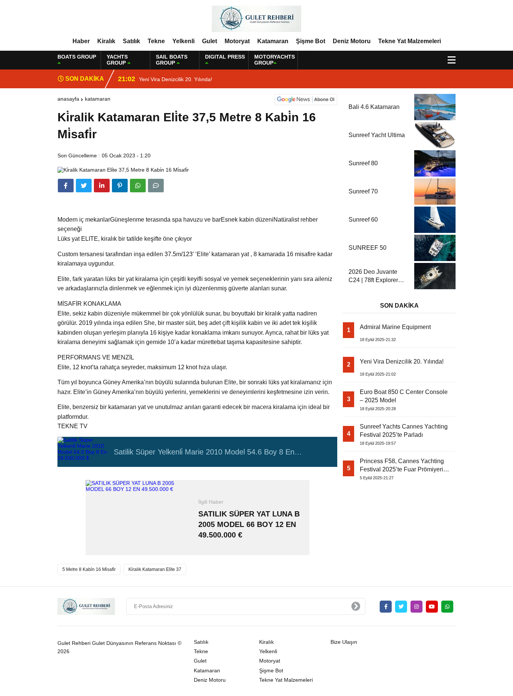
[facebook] (65, 185)
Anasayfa (68, 99)
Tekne (156, 41)
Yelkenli (183, 41)
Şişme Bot (310, 41)
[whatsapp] (447, 607)
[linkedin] (102, 185)
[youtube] (432, 607)
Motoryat (237, 41)
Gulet (209, 41)
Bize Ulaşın (343, 642)
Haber (81, 41)
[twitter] (83, 185)
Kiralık (106, 41)
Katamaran (272, 41)
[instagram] (416, 607)
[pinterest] (120, 185)
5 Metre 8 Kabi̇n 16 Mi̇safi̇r (89, 569)
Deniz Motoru (352, 41)
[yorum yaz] (156, 185)
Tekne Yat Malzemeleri (409, 41)
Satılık (131, 41)
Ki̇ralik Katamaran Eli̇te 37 (154, 569)
